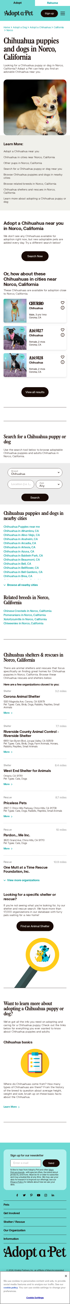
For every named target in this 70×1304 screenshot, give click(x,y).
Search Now (35, 256)
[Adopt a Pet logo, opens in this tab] (35, 1256)
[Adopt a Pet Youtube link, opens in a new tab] (39, 1195)
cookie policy (11, 1287)
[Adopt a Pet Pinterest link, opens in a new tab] (32, 1195)
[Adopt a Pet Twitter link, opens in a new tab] (25, 1195)
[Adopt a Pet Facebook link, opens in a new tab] (18, 1195)
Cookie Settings (35, 1297)
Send (51, 1163)
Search (34, 497)
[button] (62, 303)
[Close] (66, 1276)
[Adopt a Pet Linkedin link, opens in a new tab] (53, 1195)
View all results (35, 392)
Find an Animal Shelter (35, 926)
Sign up (49, 13)
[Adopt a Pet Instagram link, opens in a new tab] (46, 1195)
